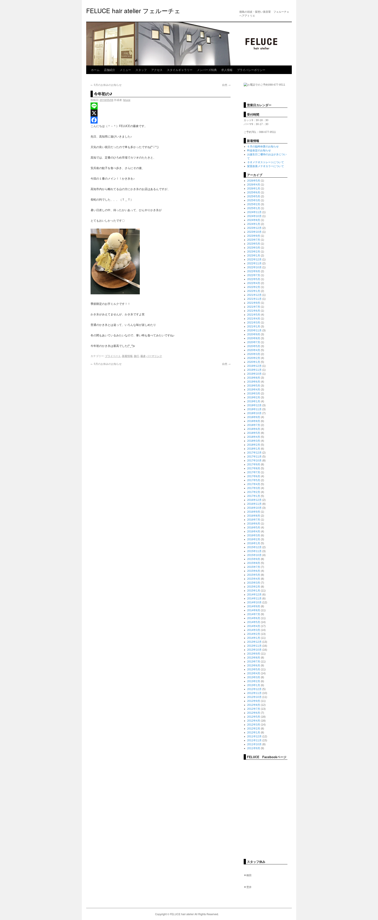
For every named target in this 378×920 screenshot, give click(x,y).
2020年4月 (253, 350)
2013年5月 (253, 669)
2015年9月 (253, 559)
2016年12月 (254, 499)
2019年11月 (254, 369)
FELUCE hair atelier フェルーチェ (133, 10)
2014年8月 (253, 610)
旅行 (136, 356)
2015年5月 (253, 574)
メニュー (125, 70)
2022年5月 (253, 279)
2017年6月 (253, 476)
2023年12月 (254, 228)
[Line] (161, 105)
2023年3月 (253, 247)
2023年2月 (253, 251)
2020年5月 (253, 346)
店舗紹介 (109, 70)
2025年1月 (253, 208)
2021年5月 (253, 314)
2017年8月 (253, 468)
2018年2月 (253, 444)
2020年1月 (253, 362)
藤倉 (143, 356)
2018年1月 (253, 448)
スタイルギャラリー (179, 70)
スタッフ (141, 70)
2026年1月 (253, 188)
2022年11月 (254, 263)
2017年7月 (253, 472)
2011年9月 (253, 748)
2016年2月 (253, 539)
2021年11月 (254, 298)
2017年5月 (253, 480)
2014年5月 (253, 622)
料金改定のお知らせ (259, 150)
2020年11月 (254, 330)
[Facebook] (161, 120)
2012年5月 (253, 716)
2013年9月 (253, 653)
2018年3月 (253, 440)
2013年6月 (253, 665)
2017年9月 (253, 464)
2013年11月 (254, 645)
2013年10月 (254, 649)
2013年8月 (253, 657)
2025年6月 (253, 192)
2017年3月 (253, 488)
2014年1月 (253, 637)
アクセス (157, 70)
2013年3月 (253, 677)
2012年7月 (253, 708)
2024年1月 (253, 224)
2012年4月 (253, 720)
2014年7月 (253, 614)
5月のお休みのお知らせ (106, 85)
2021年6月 (253, 310)
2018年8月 (253, 421)
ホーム (95, 70)
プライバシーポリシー (251, 70)
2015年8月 (253, 563)
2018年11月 (254, 409)
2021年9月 (253, 302)
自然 (226, 85)
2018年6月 (253, 429)
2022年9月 (253, 271)
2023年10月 (254, 231)
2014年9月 (253, 606)
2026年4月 (253, 184)
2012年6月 (253, 712)
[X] (161, 113)
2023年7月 (253, 239)
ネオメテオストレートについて (265, 162)
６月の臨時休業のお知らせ (263, 146)
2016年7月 (253, 519)
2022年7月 (253, 275)
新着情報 (127, 356)
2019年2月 (253, 397)
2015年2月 (253, 586)
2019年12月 (254, 365)
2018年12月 (254, 405)
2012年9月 (253, 701)
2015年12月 (254, 547)
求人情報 (227, 70)
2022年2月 (253, 287)
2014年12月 (254, 594)
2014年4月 (253, 626)
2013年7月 (253, 661)
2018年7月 (253, 425)
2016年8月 (253, 515)
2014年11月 (254, 598)
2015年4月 (253, 578)
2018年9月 (253, 417)
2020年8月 (253, 338)
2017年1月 (253, 496)
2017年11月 (254, 456)
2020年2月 (253, 358)
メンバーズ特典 (207, 70)
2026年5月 (253, 180)
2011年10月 (254, 744)
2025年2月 (253, 204)
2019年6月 (253, 381)
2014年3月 (253, 630)
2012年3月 (253, 724)
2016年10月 (254, 507)
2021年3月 (253, 322)
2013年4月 (253, 673)
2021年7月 (253, 306)
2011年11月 (254, 740)
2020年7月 (253, 342)
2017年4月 (253, 484)
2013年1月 (253, 685)
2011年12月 (254, 736)
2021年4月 (253, 318)
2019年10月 (254, 373)
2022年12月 (254, 259)
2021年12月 (254, 295)
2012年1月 (253, 732)
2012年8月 (253, 704)
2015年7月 (253, 567)
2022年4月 (253, 283)
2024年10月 (254, 216)
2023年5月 (253, 243)
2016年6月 (253, 523)
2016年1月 (253, 543)
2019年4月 (253, 389)
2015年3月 (253, 582)
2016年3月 (253, 535)
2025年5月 (253, 196)
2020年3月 (253, 354)
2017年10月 (254, 460)
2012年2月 (253, 728)
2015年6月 (253, 570)
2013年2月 (253, 681)
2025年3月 (253, 200)
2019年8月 (253, 377)
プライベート (113, 356)
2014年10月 (254, 602)
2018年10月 (254, 413)
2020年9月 (253, 334)
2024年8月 (253, 220)
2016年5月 (253, 527)
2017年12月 (254, 452)
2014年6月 (253, 618)
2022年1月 (253, 291)
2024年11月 (254, 212)
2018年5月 (253, 432)
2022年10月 (254, 267)
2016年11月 (254, 503)
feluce (126, 100)
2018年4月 (253, 436)
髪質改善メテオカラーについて (265, 166)
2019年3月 (253, 393)
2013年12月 (254, 641)
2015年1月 (253, 590)
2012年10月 (254, 697)
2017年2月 (253, 492)
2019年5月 (253, 385)
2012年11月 (254, 693)
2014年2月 (253, 634)
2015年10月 (254, 555)
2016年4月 (253, 531)
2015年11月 (254, 551)
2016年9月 (253, 511)
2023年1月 (253, 255)
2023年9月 (253, 235)
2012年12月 (254, 689)
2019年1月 (253, 401)
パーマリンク (154, 356)
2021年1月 (253, 326)
